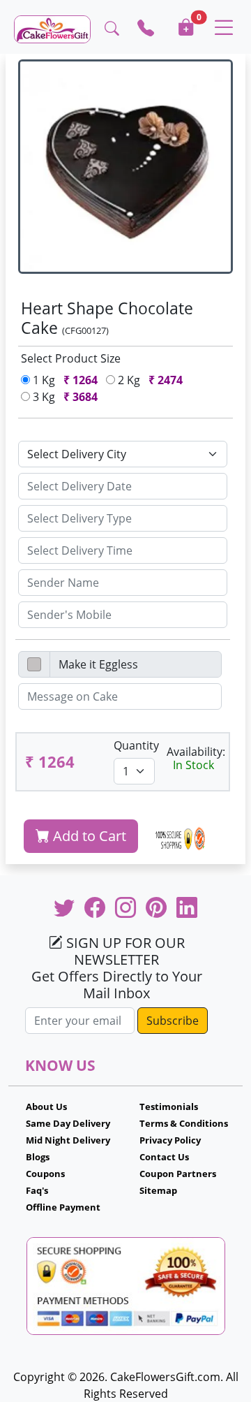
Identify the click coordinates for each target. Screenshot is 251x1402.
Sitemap (158, 1190)
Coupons (45, 1173)
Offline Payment (63, 1207)
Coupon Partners (177, 1173)
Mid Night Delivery (68, 1140)
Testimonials (168, 1106)
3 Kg (64, 396)
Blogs (38, 1157)
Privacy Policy (170, 1140)
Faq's (37, 1190)
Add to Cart (88, 835)
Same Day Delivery (68, 1123)
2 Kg (149, 380)
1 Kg (64, 380)
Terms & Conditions (183, 1123)
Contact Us (164, 1157)
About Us (46, 1106)
